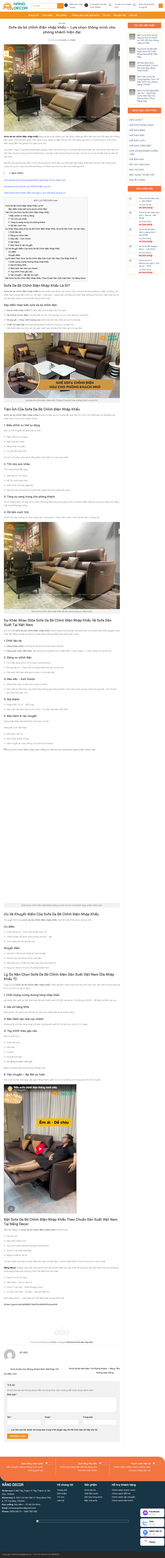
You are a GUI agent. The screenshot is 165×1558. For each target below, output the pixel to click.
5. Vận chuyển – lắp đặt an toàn (23, 275)
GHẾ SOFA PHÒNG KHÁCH (141, 125)
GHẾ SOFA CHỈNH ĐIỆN (140, 145)
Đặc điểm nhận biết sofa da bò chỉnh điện (27, 209)
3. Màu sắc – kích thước (19, 238)
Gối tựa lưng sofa (93, 1497)
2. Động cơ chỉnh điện (18, 235)
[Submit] (60, 6)
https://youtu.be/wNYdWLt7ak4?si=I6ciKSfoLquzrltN (30, 1304)
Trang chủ (33, 15)
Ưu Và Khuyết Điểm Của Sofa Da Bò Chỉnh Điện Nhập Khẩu (32, 248)
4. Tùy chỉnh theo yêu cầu (20, 271)
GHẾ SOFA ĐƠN (136, 135)
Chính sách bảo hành (122, 1500)
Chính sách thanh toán (123, 1490)
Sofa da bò (90, 1490)
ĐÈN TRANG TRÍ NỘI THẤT (142, 174)
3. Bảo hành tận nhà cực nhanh (23, 268)
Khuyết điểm (14, 255)
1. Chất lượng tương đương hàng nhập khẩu (28, 261)
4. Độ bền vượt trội (17, 225)
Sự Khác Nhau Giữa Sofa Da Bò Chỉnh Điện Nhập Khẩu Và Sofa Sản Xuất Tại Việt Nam (45, 228)
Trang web (88, 1417)
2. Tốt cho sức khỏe (17, 219)
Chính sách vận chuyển (123, 1497)
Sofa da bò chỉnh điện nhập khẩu (80, 1342)
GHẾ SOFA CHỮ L (137, 140)
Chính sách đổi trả (121, 1493)
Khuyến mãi (120, 15)
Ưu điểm (12, 251)
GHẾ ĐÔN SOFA (136, 159)
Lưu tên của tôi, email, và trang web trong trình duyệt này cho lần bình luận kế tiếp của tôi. (54, 1430)
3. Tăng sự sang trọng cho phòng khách (26, 222)
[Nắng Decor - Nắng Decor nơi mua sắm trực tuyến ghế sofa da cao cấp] (15, 6)
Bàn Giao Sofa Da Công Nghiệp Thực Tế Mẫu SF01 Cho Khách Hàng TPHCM (148, 80)
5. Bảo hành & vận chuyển (20, 245)
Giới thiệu (47, 15)
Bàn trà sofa (90, 1500)
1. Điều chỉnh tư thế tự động (21, 215)
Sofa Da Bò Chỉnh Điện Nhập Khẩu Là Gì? (24, 205)
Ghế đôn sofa (91, 1493)
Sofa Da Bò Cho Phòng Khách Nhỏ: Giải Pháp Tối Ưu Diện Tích (34, 180)
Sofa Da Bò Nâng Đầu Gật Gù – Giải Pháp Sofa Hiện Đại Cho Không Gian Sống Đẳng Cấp (148, 95)
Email (48, 1417)
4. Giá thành (13, 242)
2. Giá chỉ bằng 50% (17, 265)
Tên (9, 1417)
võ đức (73, 40)
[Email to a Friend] (67, 1332)
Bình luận (12, 1394)
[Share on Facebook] (57, 1332)
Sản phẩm (61, 15)
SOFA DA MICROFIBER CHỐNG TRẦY (143, 152)
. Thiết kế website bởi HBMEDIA (45, 1554)
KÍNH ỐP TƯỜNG (137, 180)
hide (55, 200)
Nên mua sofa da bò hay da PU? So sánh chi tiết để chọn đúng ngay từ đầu (148, 39)
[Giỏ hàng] (161, 6)
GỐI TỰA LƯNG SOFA (139, 164)
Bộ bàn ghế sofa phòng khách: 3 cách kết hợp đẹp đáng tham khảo (147, 66)
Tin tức (106, 15)
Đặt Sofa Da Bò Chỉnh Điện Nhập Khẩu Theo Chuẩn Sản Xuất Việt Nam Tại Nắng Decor (45, 278)
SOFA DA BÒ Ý (136, 119)
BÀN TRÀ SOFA (136, 169)
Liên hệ (133, 15)
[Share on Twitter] (62, 1332)
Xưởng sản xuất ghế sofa (85, 15)
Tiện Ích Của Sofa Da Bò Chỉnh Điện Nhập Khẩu (27, 212)
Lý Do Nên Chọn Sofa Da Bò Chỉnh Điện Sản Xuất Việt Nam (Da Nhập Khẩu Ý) (41, 258)
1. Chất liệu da (14, 232)
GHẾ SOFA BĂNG (137, 130)
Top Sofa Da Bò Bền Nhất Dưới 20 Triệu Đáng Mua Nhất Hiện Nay (147, 53)
